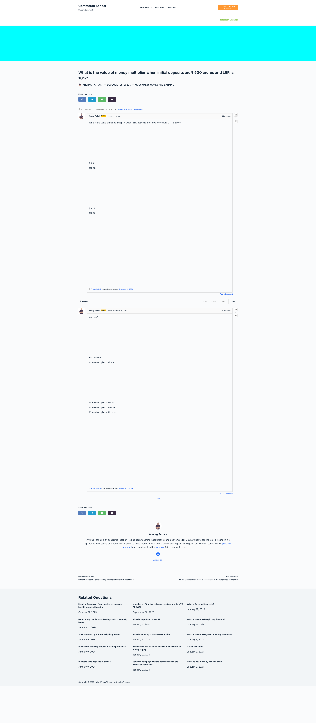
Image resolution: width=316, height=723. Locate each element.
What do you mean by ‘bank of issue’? (205, 661)
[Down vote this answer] (236, 315)
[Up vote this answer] (236, 309)
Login (158, 498)
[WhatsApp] (102, 99)
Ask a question (146, 7)
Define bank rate (195, 646)
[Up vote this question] (236, 115)
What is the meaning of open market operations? (102, 646)
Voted (223, 301)
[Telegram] (92, 99)
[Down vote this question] (236, 121)
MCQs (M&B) (142, 84)
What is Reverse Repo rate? (200, 604)
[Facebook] (82, 99)
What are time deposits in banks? (94, 661)
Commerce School (92, 6)
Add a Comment (226, 294)
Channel (233, 20)
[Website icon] (158, 554)
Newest (214, 301)
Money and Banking (162, 84)
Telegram (224, 20)
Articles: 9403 (158, 560)
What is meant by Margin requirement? (206, 619)
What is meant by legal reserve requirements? (209, 634)
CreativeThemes (122, 682)
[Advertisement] (158, 43)
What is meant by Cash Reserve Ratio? (151, 634)
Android (160, 547)
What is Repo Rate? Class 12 (146, 619)
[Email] (112, 99)
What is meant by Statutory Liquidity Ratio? (99, 634)
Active (232, 301)
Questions (159, 7)
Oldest (205, 301)
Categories (171, 7)
